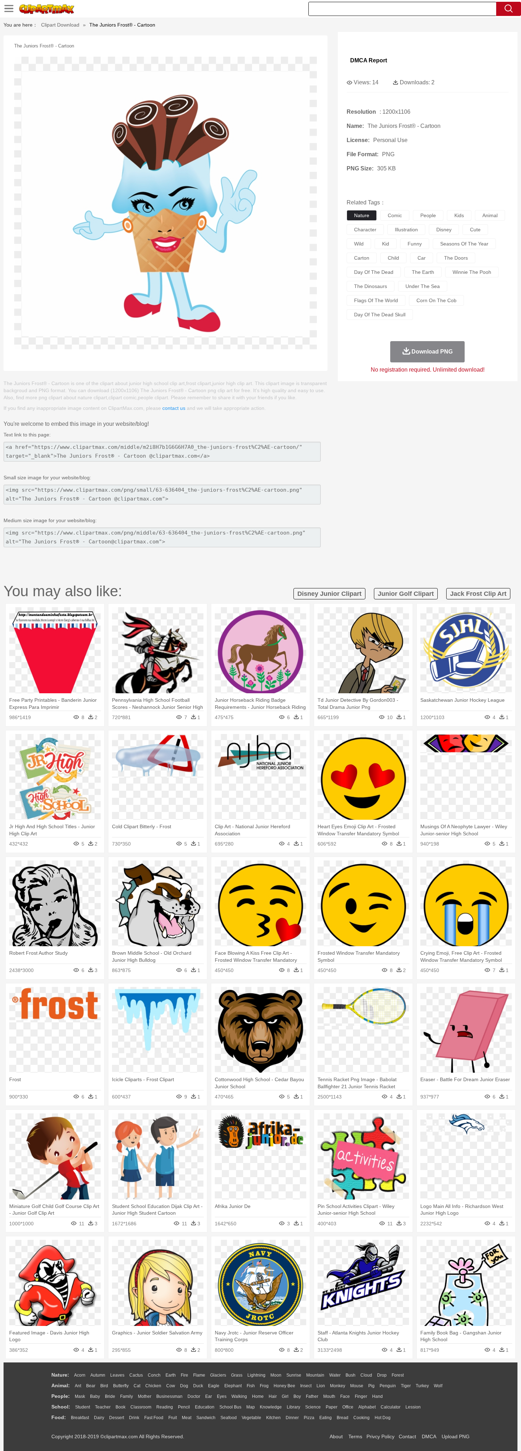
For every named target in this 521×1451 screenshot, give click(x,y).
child (393, 258)
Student (82, 1407)
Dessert (116, 1417)
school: (60, 1407)
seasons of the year (464, 244)
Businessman (169, 1396)
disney (444, 229)
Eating (325, 1417)
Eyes (221, 1396)
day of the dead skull (379, 314)
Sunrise (293, 1375)
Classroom (140, 1407)
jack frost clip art (478, 593)
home (258, 1396)
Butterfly (121, 1385)
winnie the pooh (472, 272)
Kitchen (273, 1417)
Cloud (366, 1375)
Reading (164, 1407)
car (422, 258)
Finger (361, 1396)
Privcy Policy (380, 1436)
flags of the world (376, 300)
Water (335, 1375)
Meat (186, 1417)
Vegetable (251, 1417)
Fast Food (153, 1417)
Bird (104, 1385)
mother (144, 1396)
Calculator (390, 1407)
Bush (350, 1375)
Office (347, 1407)
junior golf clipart (406, 593)
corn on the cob (436, 300)
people (428, 215)
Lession (413, 1407)
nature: (60, 1375)
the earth (423, 272)
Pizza (309, 1417)
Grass (236, 1375)
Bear (90, 1385)
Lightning (256, 1375)
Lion (320, 1385)
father (312, 1396)
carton (361, 258)
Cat (137, 1385)
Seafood (228, 1417)
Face (345, 1396)
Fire (184, 1375)
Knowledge (271, 1407)
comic (395, 215)
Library (293, 1407)
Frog (264, 1385)
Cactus (136, 1375)
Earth (171, 1375)
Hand (377, 1396)
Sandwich (205, 1417)
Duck (198, 1385)
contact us (173, 408)
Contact (407, 1436)
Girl (285, 1396)
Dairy (99, 1417)
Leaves (117, 1375)
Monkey (337, 1385)
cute (475, 229)
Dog (184, 1385)
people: (60, 1396)
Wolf (438, 1385)
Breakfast (80, 1417)
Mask (80, 1396)
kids (459, 215)
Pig (371, 1385)
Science (313, 1407)
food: (58, 1417)
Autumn (97, 1375)
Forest (398, 1375)
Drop (382, 1375)
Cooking (361, 1417)
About (336, 1436)
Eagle (213, 1385)
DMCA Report (368, 60)
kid (385, 244)
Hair (273, 1396)
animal (490, 215)
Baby (95, 1396)
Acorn (79, 1375)
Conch (154, 1375)
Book (120, 1407)
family (126, 1396)
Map (250, 1407)
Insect (306, 1385)
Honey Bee (284, 1385)
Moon (275, 1375)
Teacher (103, 1407)
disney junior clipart (329, 593)
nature (361, 215)
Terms (355, 1436)
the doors (456, 258)
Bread (342, 1417)
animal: (60, 1385)
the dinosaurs (370, 286)
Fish (251, 1385)
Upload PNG (456, 1436)
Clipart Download (60, 25)
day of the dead (373, 272)
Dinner (292, 1417)
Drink (134, 1417)
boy (297, 1396)
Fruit (172, 1417)
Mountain (315, 1375)
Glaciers (218, 1375)
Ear (208, 1396)
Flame (199, 1375)
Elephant (233, 1385)
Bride (110, 1396)
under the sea (422, 286)
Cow (170, 1385)
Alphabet (367, 1407)
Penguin (388, 1385)
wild (359, 244)
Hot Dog (383, 1417)
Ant (78, 1385)
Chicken (153, 1385)
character (365, 229)
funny (415, 244)
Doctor (193, 1396)
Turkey (422, 1385)
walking (239, 1396)
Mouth (329, 1396)
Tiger (406, 1385)
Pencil (184, 1407)
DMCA (429, 1436)
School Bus (230, 1407)
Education (204, 1407)
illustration (406, 229)
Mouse (356, 1385)
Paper (331, 1407)
